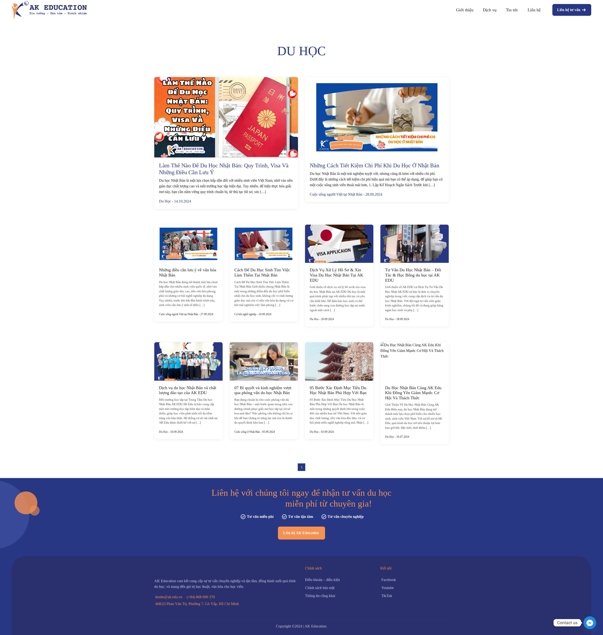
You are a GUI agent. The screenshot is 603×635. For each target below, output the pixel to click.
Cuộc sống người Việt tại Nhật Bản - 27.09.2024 (186, 314)
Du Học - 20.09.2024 (322, 319)
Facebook (388, 580)
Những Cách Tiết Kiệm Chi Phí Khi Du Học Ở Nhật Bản (374, 165)
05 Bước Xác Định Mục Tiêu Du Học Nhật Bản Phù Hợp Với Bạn (338, 390)
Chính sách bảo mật (319, 588)
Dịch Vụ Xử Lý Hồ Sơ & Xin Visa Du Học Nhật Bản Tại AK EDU (336, 275)
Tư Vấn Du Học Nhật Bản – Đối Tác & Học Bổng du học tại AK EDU (413, 275)
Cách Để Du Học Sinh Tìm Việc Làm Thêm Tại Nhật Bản (262, 272)
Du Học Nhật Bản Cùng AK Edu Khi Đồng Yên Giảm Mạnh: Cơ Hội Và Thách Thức (413, 392)
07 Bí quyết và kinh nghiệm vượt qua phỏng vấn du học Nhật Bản (262, 390)
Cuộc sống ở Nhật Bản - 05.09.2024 (254, 431)
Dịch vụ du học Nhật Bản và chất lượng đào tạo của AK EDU (187, 390)
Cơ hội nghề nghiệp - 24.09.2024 (252, 314)
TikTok (386, 596)
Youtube (387, 588)
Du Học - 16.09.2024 (171, 431)
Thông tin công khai (320, 596)
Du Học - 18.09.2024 (397, 319)
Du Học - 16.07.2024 (397, 436)
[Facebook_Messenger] (589, 622)
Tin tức (512, 10)
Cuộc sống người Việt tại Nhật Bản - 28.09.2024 (346, 194)
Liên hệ (534, 10)
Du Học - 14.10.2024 (175, 201)
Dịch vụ (490, 10)
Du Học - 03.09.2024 (322, 431)
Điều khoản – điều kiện (322, 580)
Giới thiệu (464, 10)
